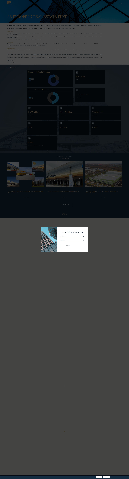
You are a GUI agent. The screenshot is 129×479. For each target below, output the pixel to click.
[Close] (127, 477)
